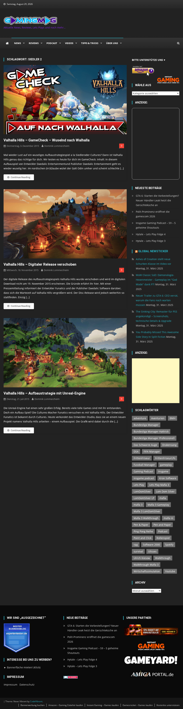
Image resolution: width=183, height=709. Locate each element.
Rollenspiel (163, 538)
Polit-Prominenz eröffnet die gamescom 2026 (153, 214)
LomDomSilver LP (144, 498)
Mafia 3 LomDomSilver (147, 511)
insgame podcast (144, 478)
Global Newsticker (153, 251)
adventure (140, 418)
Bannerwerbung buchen (32, 705)
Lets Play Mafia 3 (159, 485)
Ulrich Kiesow (142, 558)
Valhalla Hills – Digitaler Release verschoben (40, 264)
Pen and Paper (162, 524)
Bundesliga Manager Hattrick (151, 431)
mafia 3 (138, 504)
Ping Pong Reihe (143, 531)
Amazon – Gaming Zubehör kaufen (65, 705)
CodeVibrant (36, 701)
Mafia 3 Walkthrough (146, 518)
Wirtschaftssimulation (147, 571)
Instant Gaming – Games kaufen (103, 705)
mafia (162, 498)
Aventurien (157, 418)
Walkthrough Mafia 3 (146, 564)
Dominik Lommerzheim (56, 145)
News (17, 43)
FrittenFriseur (142, 458)
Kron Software (167, 478)
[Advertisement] (155, 380)
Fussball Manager (144, 464)
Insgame (163, 471)
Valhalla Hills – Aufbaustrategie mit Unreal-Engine (44, 393)
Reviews (34, 43)
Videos (69, 43)
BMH (172, 418)
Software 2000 (151, 544)
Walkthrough (162, 558)
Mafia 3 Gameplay (158, 504)
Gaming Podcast (143, 471)
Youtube (170, 571)
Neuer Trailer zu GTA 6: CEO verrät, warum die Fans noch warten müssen (157, 300)
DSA (136, 451)
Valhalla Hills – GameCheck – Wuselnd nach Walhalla (47, 140)
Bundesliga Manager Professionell (154, 438)
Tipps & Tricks (89, 43)
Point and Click (142, 538)
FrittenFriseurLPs (165, 458)
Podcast (51, 43)
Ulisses (152, 551)
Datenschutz (26, 684)
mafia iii (168, 518)
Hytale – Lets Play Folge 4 (150, 234)
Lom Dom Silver (165, 491)
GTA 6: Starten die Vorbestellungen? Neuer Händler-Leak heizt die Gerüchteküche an (157, 200)
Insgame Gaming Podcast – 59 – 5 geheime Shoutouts (156, 225)
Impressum (10, 684)
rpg (136, 544)
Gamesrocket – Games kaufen (138, 705)
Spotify (169, 544)
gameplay (166, 464)
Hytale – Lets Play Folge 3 (150, 241)
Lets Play (139, 485)
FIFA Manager (152, 451)
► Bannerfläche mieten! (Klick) (22, 667)
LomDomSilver (142, 491)
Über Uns (112, 43)
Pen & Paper (141, 524)
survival (138, 551)
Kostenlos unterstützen (168, 705)
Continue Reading (20, 177)
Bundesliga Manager (146, 425)
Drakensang (169, 445)
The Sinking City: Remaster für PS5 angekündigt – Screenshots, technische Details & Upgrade (156, 316)
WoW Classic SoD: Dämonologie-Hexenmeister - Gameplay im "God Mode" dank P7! (156, 279)
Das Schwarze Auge (145, 445)
